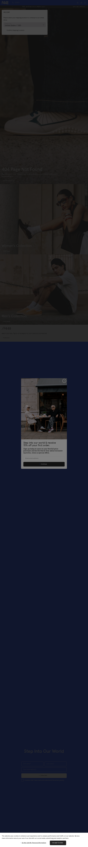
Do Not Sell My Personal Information (34, 843)
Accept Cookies (57, 843)
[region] (44, 840)
